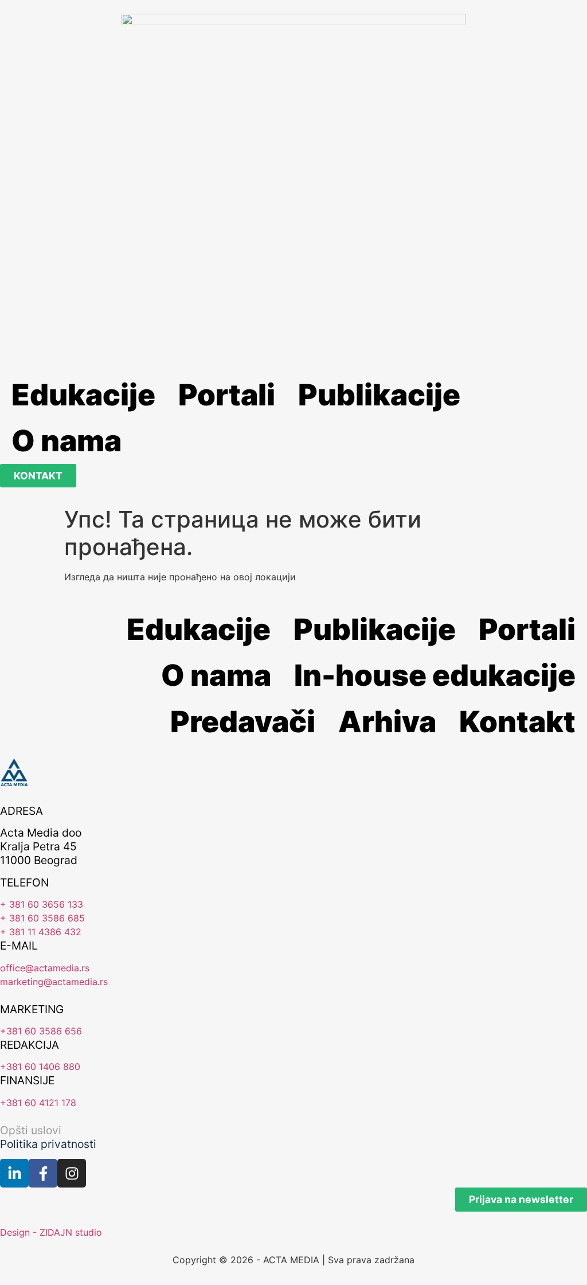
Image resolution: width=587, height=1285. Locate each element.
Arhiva (387, 721)
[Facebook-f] (43, 1173)
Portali (226, 394)
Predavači (242, 721)
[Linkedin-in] (14, 1173)
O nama (66, 440)
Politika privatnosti (48, 1144)
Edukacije (83, 394)
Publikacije (379, 394)
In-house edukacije (435, 675)
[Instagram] (71, 1173)
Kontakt (517, 721)
